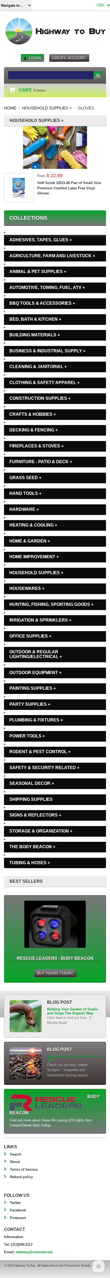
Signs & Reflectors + (35, 815)
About (15, 1162)
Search (15, 1154)
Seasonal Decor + (31, 783)
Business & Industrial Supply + (47, 351)
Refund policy (21, 1177)
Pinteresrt (18, 1218)
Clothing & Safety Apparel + (44, 382)
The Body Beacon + (32, 846)
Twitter (15, 1203)
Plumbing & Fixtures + (36, 720)
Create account (69, 58)
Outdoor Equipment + (35, 672)
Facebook (18, 1210)
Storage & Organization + (40, 831)
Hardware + (24, 509)
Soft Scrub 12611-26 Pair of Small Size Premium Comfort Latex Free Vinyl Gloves (69, 188)
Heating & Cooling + (33, 525)
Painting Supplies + (32, 688)
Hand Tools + (25, 493)
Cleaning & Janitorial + (38, 366)
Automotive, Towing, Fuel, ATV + (47, 287)
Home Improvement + (34, 556)
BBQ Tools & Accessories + (42, 303)
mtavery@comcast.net (34, 1252)
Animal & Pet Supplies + (37, 271)
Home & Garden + (29, 541)
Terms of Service (24, 1169)
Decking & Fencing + (33, 430)
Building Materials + (34, 335)
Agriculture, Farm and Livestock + (52, 256)
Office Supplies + (30, 636)
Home (10, 108)
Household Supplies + (47, 108)
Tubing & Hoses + (29, 862)
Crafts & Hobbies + (32, 414)
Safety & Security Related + (44, 767)
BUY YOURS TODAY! (55, 973)
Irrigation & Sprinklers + (40, 620)
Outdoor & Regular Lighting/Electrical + (35, 654)
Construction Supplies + (39, 398)
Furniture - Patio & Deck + (40, 461)
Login (35, 58)
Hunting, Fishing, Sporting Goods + (51, 604)
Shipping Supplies (31, 799)
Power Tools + (27, 736)
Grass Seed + (25, 477)
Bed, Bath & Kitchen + (35, 319)
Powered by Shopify (77, 1265)
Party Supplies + (29, 704)
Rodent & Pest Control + (39, 751)
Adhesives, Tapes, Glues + (40, 240)
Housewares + (26, 588)
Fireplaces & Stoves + (36, 446)
